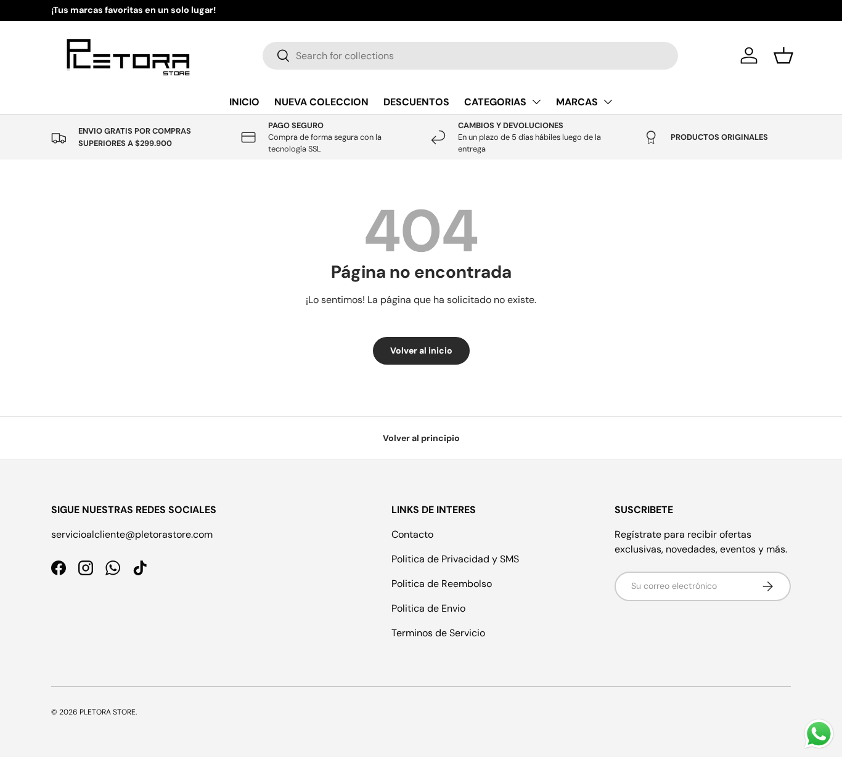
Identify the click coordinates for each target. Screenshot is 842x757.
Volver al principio (421, 437)
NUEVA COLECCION (321, 101)
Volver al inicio (421, 350)
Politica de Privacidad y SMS (455, 559)
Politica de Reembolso (441, 583)
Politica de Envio (428, 608)
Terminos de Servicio (438, 632)
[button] (783, 55)
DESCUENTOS (416, 101)
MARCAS (577, 101)
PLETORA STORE (108, 712)
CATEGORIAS (495, 101)
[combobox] (470, 56)
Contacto (412, 534)
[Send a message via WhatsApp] (819, 734)
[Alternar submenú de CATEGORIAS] (536, 101)
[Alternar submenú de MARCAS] (607, 101)
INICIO (244, 101)
